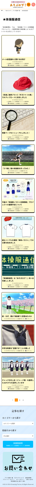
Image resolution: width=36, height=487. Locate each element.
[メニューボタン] (29, 4)
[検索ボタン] (33, 4)
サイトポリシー (20, 479)
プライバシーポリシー (9, 479)
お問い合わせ (29, 479)
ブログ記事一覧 (9, 477)
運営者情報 (28, 477)
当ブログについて (19, 477)
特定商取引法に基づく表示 (18, 481)
